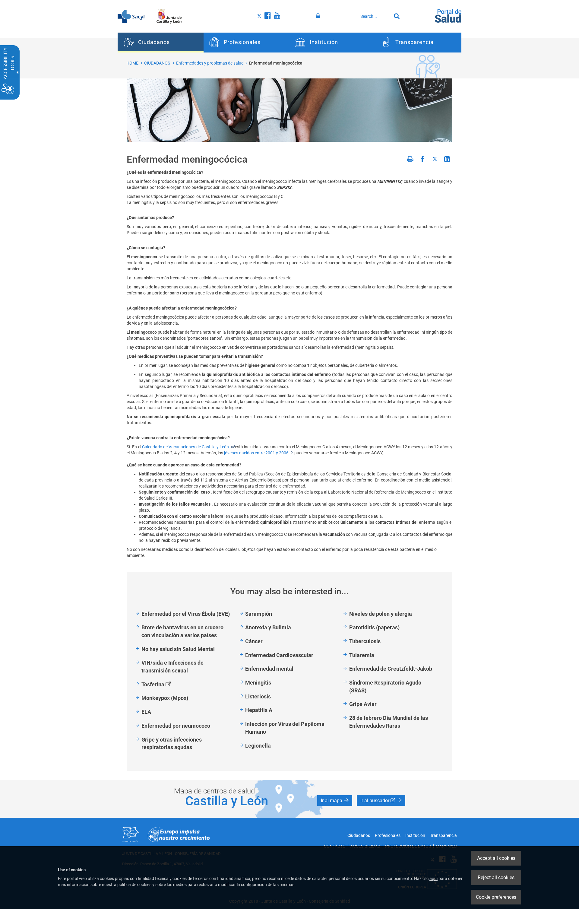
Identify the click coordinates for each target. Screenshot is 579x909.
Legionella (258, 745)
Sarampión (258, 614)
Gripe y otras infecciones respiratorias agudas (171, 743)
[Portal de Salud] (448, 15)
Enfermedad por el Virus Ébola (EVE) (185, 614)
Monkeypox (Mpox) (164, 698)
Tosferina (163, 684)
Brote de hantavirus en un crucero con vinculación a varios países (182, 631)
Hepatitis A (258, 710)
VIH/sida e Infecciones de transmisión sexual (172, 667)
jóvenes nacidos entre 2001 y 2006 (256, 452)
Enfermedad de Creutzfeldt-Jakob (390, 669)
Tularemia (361, 655)
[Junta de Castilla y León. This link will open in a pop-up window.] (169, 16)
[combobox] (374, 16)
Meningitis (258, 682)
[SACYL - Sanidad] (131, 16)
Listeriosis (258, 696)
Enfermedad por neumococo (175, 726)
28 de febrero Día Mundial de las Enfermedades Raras (388, 722)
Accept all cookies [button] (496, 858)
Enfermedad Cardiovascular (279, 655)
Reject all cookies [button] (496, 877)
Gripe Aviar (363, 704)
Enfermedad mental (269, 669)
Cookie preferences (496, 897)
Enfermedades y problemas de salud (210, 63)
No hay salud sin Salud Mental (178, 649)
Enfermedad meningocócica (275, 63)
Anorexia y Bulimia (268, 627)
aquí (433, 878)
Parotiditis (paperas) (374, 627)
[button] (334, 800)
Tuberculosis (365, 641)
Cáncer (254, 641)
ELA (146, 712)
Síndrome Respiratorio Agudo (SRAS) (385, 686)
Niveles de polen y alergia (380, 614)
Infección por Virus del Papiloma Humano (284, 728)
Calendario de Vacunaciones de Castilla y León (186, 446)
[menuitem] (161, 42)
